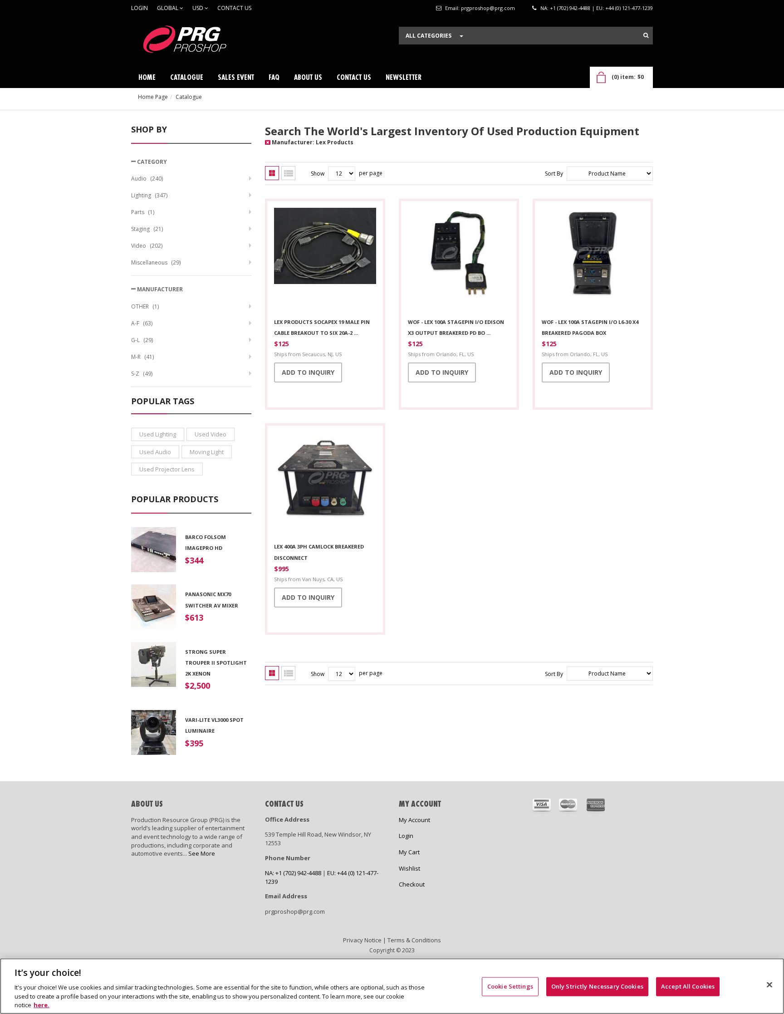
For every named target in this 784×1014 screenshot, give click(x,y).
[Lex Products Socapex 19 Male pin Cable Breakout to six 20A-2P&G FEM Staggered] (325, 260)
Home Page (153, 97)
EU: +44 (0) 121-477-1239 (624, 8)
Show (317, 173)
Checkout (412, 884)
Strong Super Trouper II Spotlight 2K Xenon (216, 662)
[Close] (769, 985)
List (288, 173)
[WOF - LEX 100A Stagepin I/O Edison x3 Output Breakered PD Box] (459, 260)
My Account (414, 820)
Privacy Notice (362, 940)
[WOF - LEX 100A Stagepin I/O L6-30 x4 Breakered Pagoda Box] (593, 260)
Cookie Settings (510, 986)
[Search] (646, 35)
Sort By (554, 173)
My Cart (409, 852)
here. (41, 1004)
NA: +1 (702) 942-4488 (565, 8)
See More (201, 853)
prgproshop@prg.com (488, 8)
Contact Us (234, 8)
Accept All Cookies (688, 986)
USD (198, 8)
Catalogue (189, 97)
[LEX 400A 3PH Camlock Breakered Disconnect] (325, 484)
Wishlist (409, 868)
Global (168, 8)
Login (139, 8)
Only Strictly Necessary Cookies (597, 986)
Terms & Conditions (414, 940)
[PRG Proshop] (199, 41)
